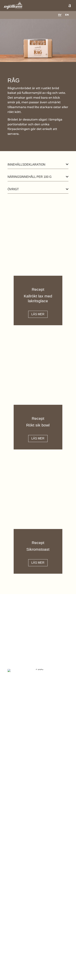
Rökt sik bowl (38, 425)
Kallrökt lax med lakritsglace (38, 298)
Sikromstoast (37, 549)
